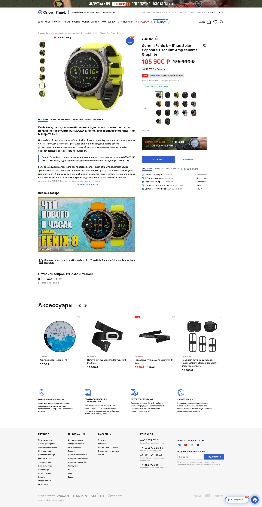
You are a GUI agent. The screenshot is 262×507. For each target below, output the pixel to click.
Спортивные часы (61, 33)
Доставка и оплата (159, 12)
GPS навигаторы (44, 451)
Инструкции (73, 466)
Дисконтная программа (77, 455)
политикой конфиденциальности (207, 464)
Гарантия (173, 12)
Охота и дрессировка (46, 443)
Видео (192, 12)
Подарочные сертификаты (108, 451)
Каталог (45, 21)
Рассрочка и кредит (76, 443)
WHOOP (95, 21)
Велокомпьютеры (45, 466)
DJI (109, 21)
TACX (103, 21)
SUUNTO (76, 21)
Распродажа (142, 21)
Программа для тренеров (78, 458)
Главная (41, 33)
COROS (86, 21)
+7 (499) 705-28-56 (151, 447)
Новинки (128, 21)
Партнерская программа (108, 447)
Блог (186, 12)
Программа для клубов (77, 462)
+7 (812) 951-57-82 (151, 455)
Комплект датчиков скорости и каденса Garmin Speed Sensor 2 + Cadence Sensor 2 (199, 362)
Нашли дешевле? (150, 80)
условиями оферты (185, 464)
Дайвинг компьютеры (47, 455)
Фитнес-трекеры (44, 473)
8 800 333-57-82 (215, 12)
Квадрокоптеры (44, 481)
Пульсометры (43, 469)
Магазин (103, 434)
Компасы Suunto (44, 458)
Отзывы (101, 455)
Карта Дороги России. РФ (53, 359)
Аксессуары (43, 484)
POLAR (67, 21)
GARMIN (58, 21)
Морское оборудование (47, 447)
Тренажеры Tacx (44, 462)
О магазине (145, 12)
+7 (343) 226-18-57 (151, 465)
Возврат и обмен (74, 447)
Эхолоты (41, 477)
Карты (116, 21)
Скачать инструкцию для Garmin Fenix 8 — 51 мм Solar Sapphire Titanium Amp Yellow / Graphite (89, 261)
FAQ (180, 12)
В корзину (158, 159)
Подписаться (214, 456)
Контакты (201, 12)
